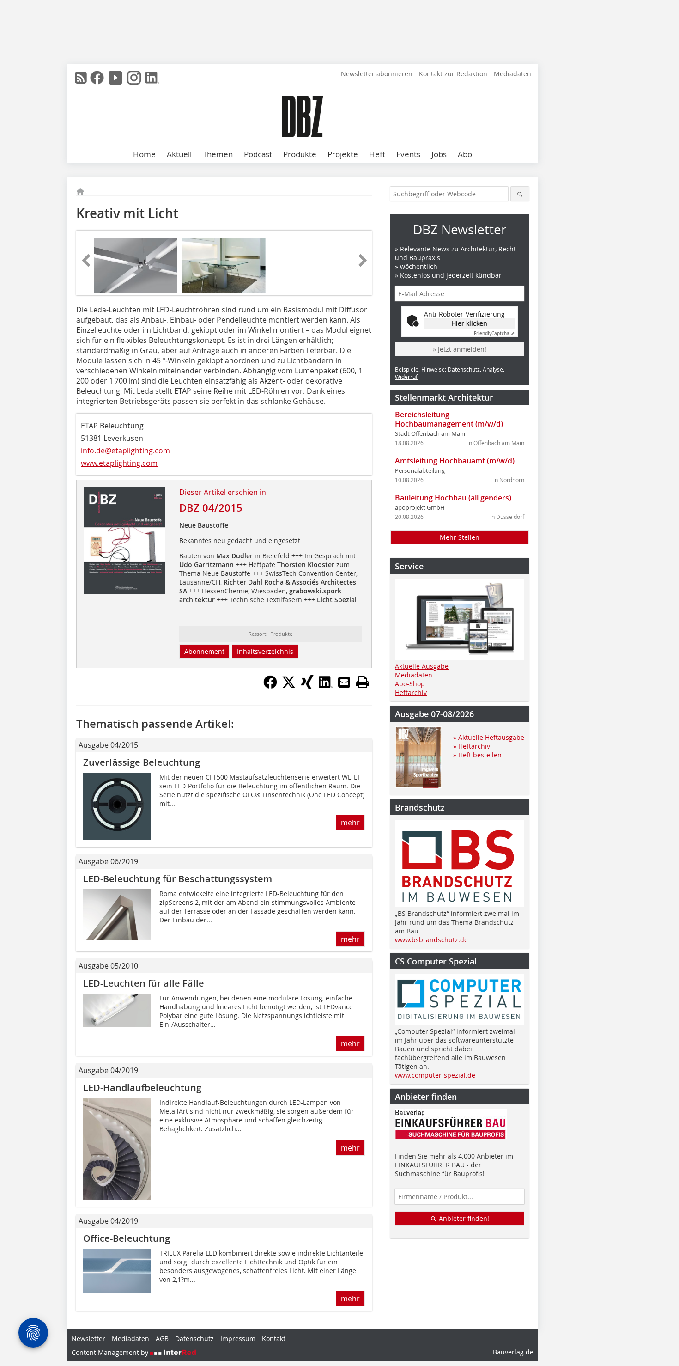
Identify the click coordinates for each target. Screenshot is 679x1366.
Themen (218, 154)
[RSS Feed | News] (81, 77)
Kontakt (273, 1338)
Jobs (439, 154)
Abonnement (204, 651)
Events (408, 154)
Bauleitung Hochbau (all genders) (453, 498)
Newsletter (88, 1338)
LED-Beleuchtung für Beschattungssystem (177, 878)
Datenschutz (194, 1338)
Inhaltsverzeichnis (265, 651)
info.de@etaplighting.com (125, 450)
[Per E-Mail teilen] (344, 682)
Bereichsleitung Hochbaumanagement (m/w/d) (449, 419)
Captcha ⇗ (494, 333)
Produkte (299, 154)
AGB (162, 1338)
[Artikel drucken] (362, 682)
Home (144, 154)
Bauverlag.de (513, 1352)
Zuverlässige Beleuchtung (141, 762)
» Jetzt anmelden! (459, 349)
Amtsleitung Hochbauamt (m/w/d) (455, 461)
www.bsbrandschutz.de (431, 939)
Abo (465, 154)
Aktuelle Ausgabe (422, 666)
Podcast (258, 154)
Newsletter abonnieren (376, 73)
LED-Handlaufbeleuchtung (142, 1087)
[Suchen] (520, 194)
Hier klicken (469, 323)
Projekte (342, 154)
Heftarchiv (411, 692)
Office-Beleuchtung (126, 1238)
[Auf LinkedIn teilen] (325, 686)
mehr (350, 822)
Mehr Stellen (459, 537)
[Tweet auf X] (288, 686)
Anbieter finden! (463, 1218)
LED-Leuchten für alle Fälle (143, 983)
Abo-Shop (410, 683)
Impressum (237, 1338)
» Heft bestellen (477, 754)
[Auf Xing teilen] (307, 686)
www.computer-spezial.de (435, 1075)
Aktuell (179, 154)
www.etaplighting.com (119, 463)
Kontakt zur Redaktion (453, 73)
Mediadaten (512, 73)
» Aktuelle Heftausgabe (488, 737)
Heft (377, 154)
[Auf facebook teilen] (270, 686)
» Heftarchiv (471, 746)
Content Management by (111, 1352)
